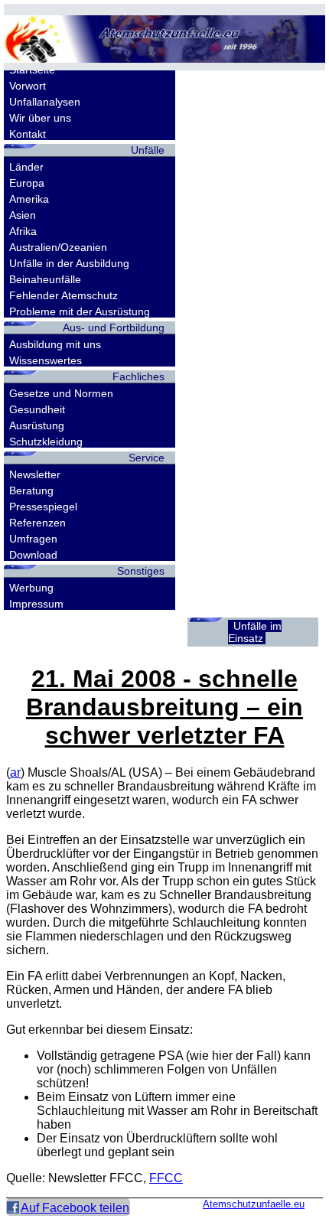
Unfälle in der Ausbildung (69, 263)
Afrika (23, 231)
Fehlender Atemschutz (63, 295)
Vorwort (27, 86)
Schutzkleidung (46, 441)
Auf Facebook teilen (75, 1207)
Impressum (36, 604)
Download (33, 555)
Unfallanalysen (44, 102)
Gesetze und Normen (61, 393)
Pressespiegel (43, 506)
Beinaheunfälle (45, 279)
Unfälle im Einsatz (255, 632)
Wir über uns (40, 118)
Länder (26, 167)
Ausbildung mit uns (55, 344)
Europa (26, 183)
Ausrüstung (36, 425)
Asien (22, 215)
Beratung (31, 490)
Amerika (29, 199)
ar (15, 772)
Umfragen (33, 539)
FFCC (166, 1178)
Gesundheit (37, 409)
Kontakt (27, 134)
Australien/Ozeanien (58, 247)
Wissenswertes (45, 360)
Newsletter (34, 474)
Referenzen (37, 522)
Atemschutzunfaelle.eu (254, 1204)
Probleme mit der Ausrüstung (79, 311)
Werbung (31, 588)
